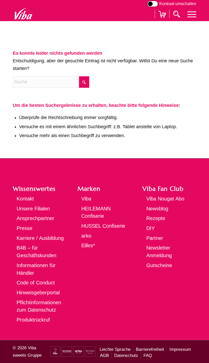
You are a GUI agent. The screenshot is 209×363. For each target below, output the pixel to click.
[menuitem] (189, 13)
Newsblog (157, 208)
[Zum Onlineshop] (162, 20)
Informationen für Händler (36, 269)
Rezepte (155, 218)
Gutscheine (159, 265)
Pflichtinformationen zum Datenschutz (39, 306)
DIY (150, 228)
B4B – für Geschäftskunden (36, 251)
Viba (86, 198)
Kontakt (25, 198)
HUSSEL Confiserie (103, 226)
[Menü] (189, 13)
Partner (154, 238)
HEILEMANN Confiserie (96, 212)
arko (86, 236)
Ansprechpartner (35, 218)
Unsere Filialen (33, 208)
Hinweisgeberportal (38, 292)
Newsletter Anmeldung (159, 251)
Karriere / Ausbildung (40, 238)
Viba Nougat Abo (165, 198)
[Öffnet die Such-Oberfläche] (177, 13)
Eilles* (88, 245)
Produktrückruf (33, 320)
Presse (24, 228)
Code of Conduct (36, 282)
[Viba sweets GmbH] (23, 13)
